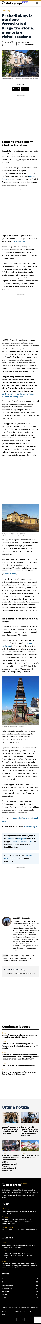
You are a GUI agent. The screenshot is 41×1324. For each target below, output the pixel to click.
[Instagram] (22, 1319)
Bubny (22, 956)
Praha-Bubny (13, 958)
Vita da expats (6, 1209)
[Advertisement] (20, 116)
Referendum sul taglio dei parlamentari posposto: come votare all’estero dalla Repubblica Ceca (17, 1222)
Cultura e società (7, 1227)
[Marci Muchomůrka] (7, 934)
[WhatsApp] (27, 89)
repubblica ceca (25, 958)
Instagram (21, 839)
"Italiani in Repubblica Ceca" (22, 841)
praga (5, 958)
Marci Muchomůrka (30, 43)
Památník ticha (9, 574)
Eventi (4, 1033)
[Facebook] (14, 89)
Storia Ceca (23, 961)
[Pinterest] (23, 89)
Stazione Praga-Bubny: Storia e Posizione (21, 973)
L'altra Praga (6, 11)
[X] (18, 89)
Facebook (10, 839)
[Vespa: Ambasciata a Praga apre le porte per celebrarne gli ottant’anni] (11, 1117)
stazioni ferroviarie (10, 961)
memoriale (30, 956)
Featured (5, 1070)
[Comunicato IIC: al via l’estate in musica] (30, 1145)
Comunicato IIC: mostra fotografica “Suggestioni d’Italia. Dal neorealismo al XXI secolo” (20, 1046)
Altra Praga (14, 956)
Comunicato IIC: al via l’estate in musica (18, 1065)
